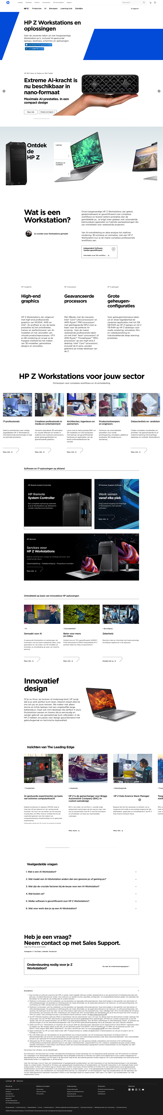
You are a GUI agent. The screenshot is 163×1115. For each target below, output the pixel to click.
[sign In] (155, 2)
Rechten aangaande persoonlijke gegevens (67, 1107)
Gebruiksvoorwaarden (87, 1107)
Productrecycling (20, 1107)
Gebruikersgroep (71, 1093)
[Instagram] (136, 1090)
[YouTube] (143, 1090)
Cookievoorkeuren (49, 1107)
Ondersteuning (71, 1086)
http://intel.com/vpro (97, 1014)
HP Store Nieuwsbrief (11, 1100)
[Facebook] (133, 1090)
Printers (37, 2)
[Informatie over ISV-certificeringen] (99, 252)
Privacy (40, 1107)
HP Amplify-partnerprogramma (106, 1089)
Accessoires (46, 2)
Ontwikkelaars (101, 1093)
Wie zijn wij (9, 1086)
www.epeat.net (96, 1028)
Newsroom (8, 1098)
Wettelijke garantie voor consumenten (105, 1107)
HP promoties (40, 1093)
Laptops (20, 2)
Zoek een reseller (41, 1091)
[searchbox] (132, 2)
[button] (4, 91)
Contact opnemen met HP (12, 1089)
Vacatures (8, 1091)
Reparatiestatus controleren (74, 1096)
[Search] (144, 2)
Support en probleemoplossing (75, 1091)
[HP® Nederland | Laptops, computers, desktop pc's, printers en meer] (8, 2)
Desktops (29, 2)
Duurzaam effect (10, 1096)
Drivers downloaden (72, 1089)
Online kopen (39, 1089)
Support (69, 2)
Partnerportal (101, 1091)
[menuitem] (20, 2)
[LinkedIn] (129, 1090)
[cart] (150, 2)
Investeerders (9, 1093)
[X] (140, 1090)
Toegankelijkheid (31, 1107)
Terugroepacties (10, 1107)
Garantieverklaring (122, 1107)
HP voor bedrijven (58, 2)
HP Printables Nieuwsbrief (13, 1103)
